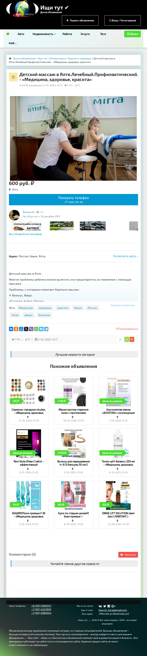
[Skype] (41, 329)
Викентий (28, 212)
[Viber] (31, 329)
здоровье (45, 307)
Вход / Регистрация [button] (123, 20)
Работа (67, 33)
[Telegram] (46, 329)
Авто (21, 33)
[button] (135, 99)
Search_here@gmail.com (113, 610)
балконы (44, 315)
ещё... (12, 42)
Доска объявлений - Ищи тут (30, 58)
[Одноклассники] (16, 329)
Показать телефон (73, 199)
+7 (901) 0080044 (41, 612)
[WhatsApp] (36, 329)
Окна (15, 315)
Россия (92, 307)
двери (28, 315)
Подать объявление (81, 20)
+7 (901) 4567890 (41, 609)
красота (62, 307)
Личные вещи (58, 58)
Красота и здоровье (79, 58)
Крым (78, 307)
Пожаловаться (127, 328)
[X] (26, 329)
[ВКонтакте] (11, 329)
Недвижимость (43, 33)
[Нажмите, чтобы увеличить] (14, 215)
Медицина (26, 307)
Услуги (85, 33)
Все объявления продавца (25, 234)
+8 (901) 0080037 (41, 605)
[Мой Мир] (21, 329)
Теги (103, 33)
